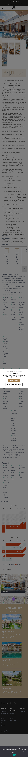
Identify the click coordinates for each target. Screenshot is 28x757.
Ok (14, 754)
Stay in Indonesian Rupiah (14, 384)
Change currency (14, 380)
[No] (26, 751)
